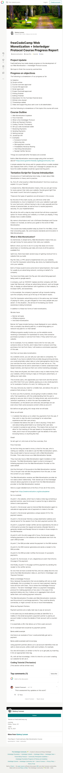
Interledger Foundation (14, 754)
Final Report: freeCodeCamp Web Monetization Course (25, 740)
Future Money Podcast (21, 756)
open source (21, 766)
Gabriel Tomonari (20, 687)
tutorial (35, 54)
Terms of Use (31, 763)
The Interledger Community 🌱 (20, 752)
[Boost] (3, 73)
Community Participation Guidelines (37, 756)
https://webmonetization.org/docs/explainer (34, 491)
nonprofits (27, 54)
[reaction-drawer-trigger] (3, 54)
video (41, 54)
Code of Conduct (29, 699)
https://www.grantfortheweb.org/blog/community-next (35, 161)
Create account (55, 2)
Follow (34, 715)
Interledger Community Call (27, 761)
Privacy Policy (50, 761)
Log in (45, 2)
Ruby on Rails (24, 768)
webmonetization (17, 54)
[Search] (7, 2)
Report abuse (40, 699)
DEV (38, 766)
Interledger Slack (49, 754)
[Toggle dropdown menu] (56, 686)
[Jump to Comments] (3, 60)
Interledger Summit (13, 761)
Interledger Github (39, 754)
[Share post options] (3, 79)
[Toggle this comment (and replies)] (11, 690)
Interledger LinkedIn (26, 754)
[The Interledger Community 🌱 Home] (2, 2)
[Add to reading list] (3, 67)
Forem (12, 766)
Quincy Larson (19, 32)
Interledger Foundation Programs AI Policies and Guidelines (31, 759)
